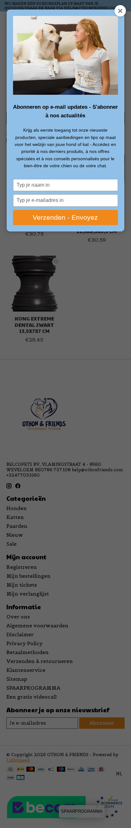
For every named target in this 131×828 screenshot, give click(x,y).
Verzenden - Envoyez (65, 217)
